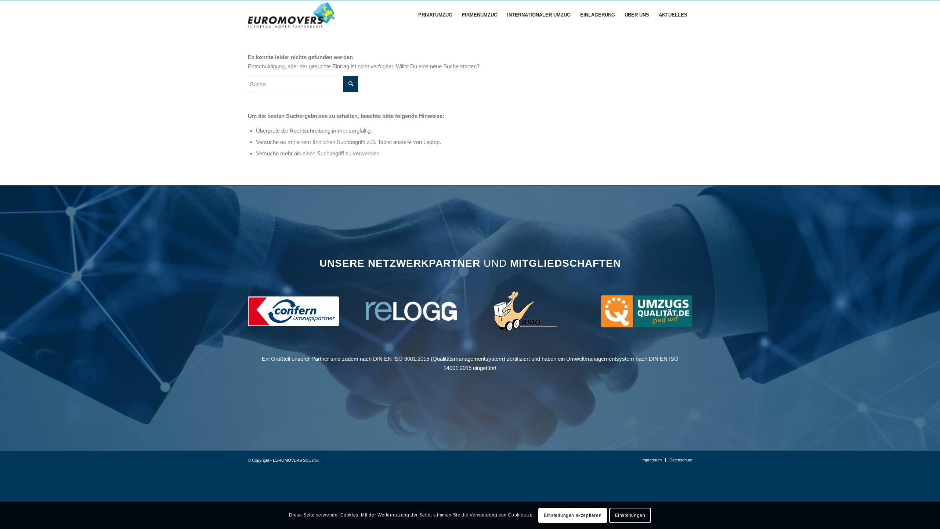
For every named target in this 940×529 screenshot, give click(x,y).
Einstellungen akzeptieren (572, 515)
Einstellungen (630, 515)
